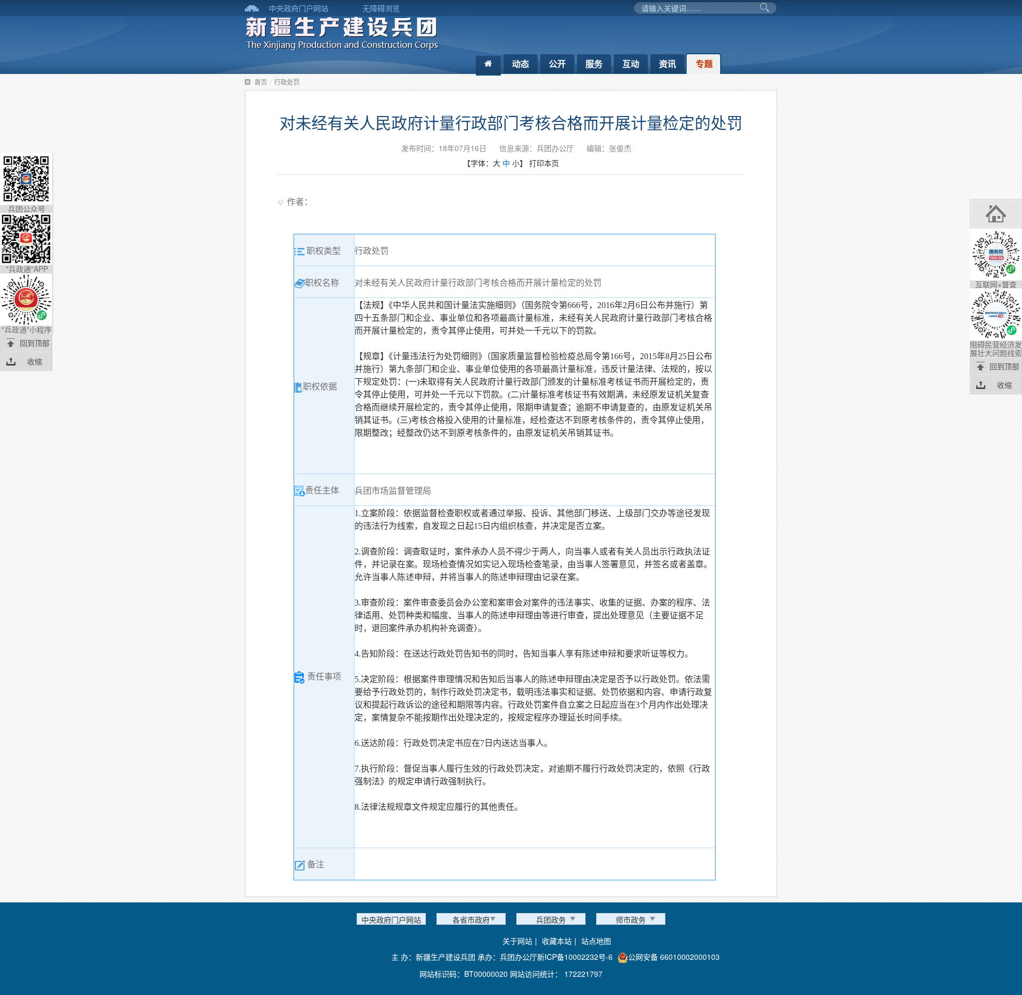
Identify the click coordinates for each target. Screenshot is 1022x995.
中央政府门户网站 (298, 8)
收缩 (34, 361)
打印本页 (544, 162)
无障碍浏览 (381, 8)
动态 (520, 63)
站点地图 (596, 940)
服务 (594, 63)
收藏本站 (557, 940)
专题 (704, 63)
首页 (260, 81)
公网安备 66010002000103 (674, 956)
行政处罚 (287, 81)
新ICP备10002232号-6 (575, 956)
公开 (557, 63)
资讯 (667, 63)
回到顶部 (35, 342)
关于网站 (517, 940)
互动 (630, 63)
